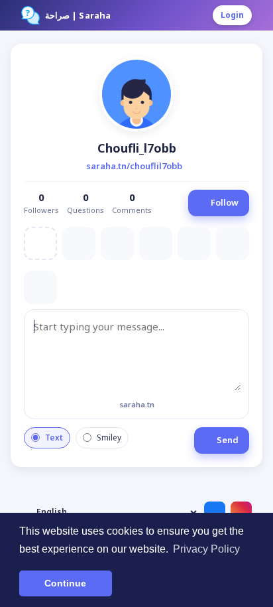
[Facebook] (214, 512)
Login (232, 15)
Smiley (109, 437)
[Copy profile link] (191, 166)
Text (54, 437)
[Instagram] (241, 512)
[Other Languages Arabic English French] (110, 512)
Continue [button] (65, 583)
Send (228, 440)
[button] (136, 94)
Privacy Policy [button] (206, 549)
